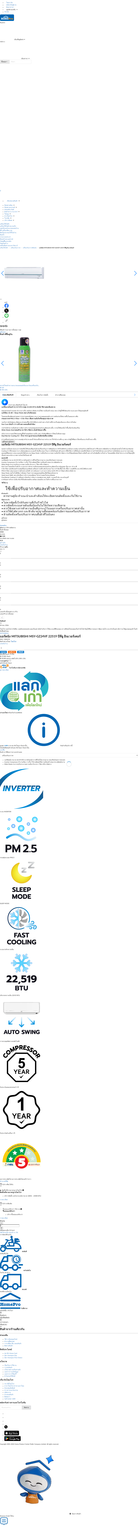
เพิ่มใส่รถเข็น (4, 1232)
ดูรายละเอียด (4, 670)
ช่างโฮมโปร (8, 216)
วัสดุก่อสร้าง (4, 243)
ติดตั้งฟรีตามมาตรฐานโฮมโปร (20, 1193)
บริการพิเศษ (8, 220)
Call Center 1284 (9, 1399)
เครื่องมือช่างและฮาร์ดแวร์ (9, 245)
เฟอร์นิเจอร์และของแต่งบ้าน (9, 228)
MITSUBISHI (4, 633)
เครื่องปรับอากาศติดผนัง (30, 247)
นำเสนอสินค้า (9, 1394)
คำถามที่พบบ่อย (9, 1341)
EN (8, 12)
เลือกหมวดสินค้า (12, 201)
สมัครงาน (7, 1392)
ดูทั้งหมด (3, 332)
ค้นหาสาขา (10, 7)
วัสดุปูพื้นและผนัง (5, 241)
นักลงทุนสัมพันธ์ (9, 1388)
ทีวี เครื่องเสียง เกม (6, 230)
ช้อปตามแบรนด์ (9, 207)
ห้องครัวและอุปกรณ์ (6, 239)
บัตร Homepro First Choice (13, 1357)
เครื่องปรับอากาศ (15, 247)
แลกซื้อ (2, 750)
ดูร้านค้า (3, 543)
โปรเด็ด (6, 218)
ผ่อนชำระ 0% (13, 1232)
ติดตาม (26, 1407)
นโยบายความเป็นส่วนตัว (12, 1369)
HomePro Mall (9, 209)
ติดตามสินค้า (8, 1346)
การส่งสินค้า (8, 1367)
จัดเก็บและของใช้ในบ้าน (8, 232)
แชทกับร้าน (4, 545)
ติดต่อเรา (7, 1397)
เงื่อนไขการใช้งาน (10, 1365)
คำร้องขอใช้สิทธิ (9, 1376)
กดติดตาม (12, 527)
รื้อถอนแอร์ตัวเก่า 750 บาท (13, 1211)
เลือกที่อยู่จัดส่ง (19, 39)
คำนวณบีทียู (4, 1181)
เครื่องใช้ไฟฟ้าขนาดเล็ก (8, 226)
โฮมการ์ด (9, 2)
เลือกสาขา (24, 58)
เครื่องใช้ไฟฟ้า (5, 224)
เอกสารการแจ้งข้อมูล (11, 1372)
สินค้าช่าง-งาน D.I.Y (11, 212)
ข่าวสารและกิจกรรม (11, 1390)
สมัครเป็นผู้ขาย (11, 5)
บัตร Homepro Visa (10, 1355)
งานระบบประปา (5, 237)
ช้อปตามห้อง (8, 205)
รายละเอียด (4, 1199)
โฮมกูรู (6, 214)
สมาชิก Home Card (10, 1353)
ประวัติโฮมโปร (9, 1384)
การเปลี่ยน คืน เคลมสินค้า (13, 1343)
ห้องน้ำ (2, 235)
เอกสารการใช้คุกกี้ (10, 1374)
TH (5, 12)
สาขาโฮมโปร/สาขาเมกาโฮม (14, 1386)
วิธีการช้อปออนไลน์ (10, 1339)
